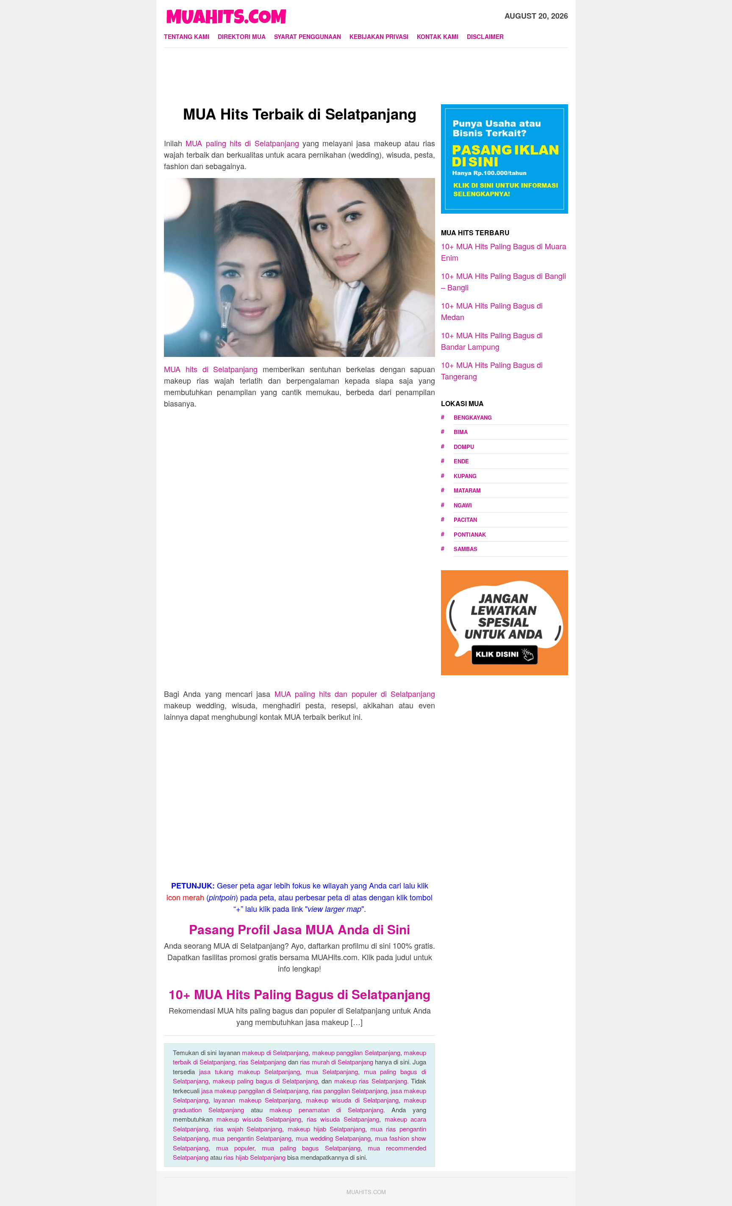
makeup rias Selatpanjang (370, 1080)
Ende (461, 461)
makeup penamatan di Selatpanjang (326, 1109)
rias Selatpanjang (262, 1061)
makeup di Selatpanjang (275, 1052)
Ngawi (463, 505)
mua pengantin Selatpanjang (251, 1138)
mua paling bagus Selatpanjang (311, 1147)
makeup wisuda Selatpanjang (258, 1118)
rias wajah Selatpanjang (248, 1128)
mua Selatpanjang (332, 1071)
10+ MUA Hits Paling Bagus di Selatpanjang (299, 994)
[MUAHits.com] (226, 14)
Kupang (465, 476)
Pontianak (470, 534)
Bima (461, 432)
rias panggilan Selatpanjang (349, 1090)
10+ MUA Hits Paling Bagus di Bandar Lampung (492, 340)
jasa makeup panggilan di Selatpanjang (254, 1090)
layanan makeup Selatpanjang (257, 1099)
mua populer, (239, 1147)
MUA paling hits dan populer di (354, 693)
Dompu (464, 447)
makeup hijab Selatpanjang (326, 1128)
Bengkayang (473, 417)
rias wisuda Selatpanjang (343, 1118)
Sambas (465, 549)
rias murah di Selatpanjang (336, 1061)
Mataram (467, 490)
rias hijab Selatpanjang (255, 1157)
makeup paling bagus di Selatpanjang (265, 1080)
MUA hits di (211, 368)
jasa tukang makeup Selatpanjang (249, 1071)
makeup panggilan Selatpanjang (356, 1052)
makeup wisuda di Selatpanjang (352, 1099)
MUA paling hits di (242, 142)
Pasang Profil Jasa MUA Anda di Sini (299, 929)
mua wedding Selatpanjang (333, 1138)
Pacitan (465, 519)
